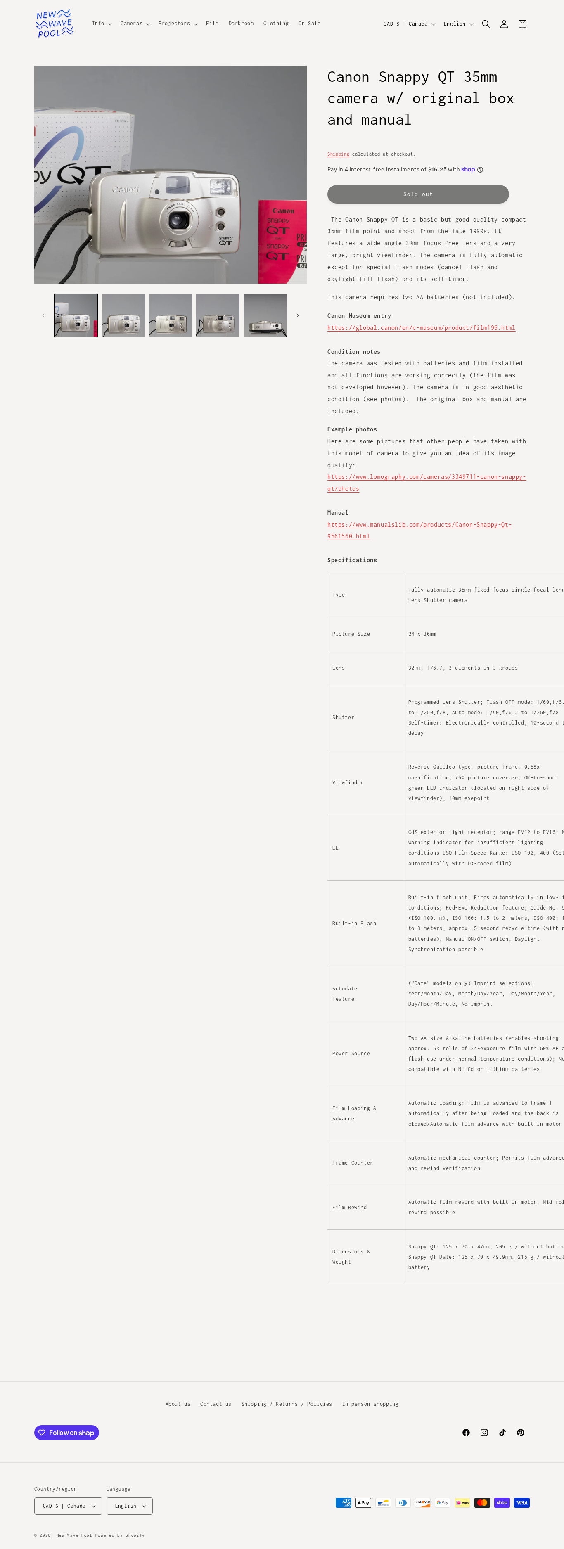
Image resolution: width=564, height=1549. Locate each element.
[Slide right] (298, 315)
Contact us (216, 1404)
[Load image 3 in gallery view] (170, 315)
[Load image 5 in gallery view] (265, 315)
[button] (101, 23)
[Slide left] (43, 315)
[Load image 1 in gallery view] (76, 315)
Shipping (338, 154)
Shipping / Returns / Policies (287, 1404)
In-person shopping (370, 1404)
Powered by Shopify (120, 1535)
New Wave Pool (74, 1535)
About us (178, 1404)
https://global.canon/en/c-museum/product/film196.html (421, 327)
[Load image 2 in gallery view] (123, 315)
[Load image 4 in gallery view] (217, 315)
